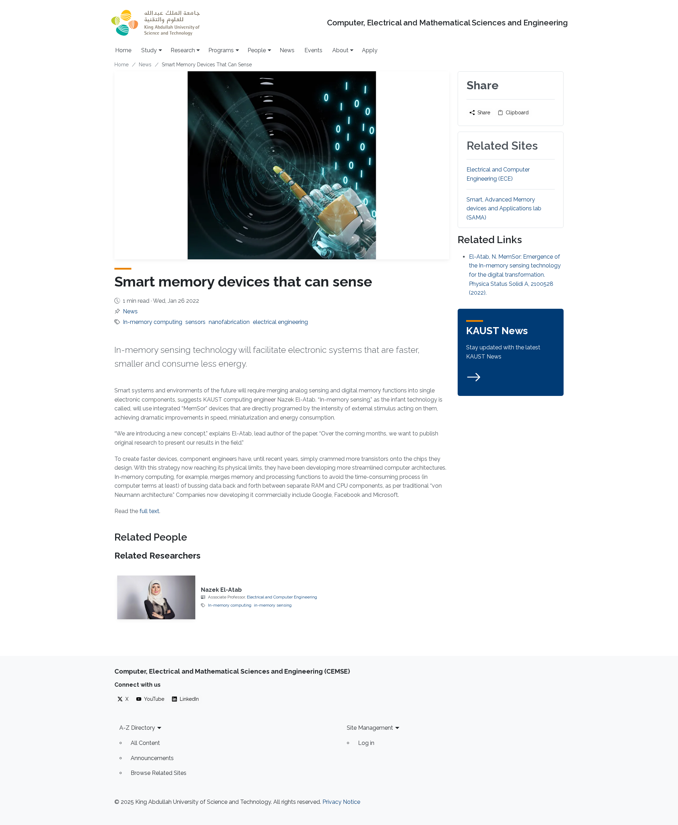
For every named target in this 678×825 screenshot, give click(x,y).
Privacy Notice (341, 802)
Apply (369, 50)
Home (123, 50)
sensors (195, 322)
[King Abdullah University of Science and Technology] (155, 23)
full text (149, 511)
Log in (366, 743)
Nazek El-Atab (221, 589)
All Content (145, 743)
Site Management (370, 727)
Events (313, 50)
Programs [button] (221, 50)
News (287, 50)
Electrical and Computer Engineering (282, 597)
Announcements (152, 758)
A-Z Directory (137, 727)
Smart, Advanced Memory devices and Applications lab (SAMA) (503, 208)
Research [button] (183, 50)
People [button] (257, 50)
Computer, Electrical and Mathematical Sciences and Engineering (447, 22)
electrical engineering (280, 322)
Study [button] (149, 50)
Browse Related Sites (158, 773)
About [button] (340, 50)
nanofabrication (229, 322)
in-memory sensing (273, 605)
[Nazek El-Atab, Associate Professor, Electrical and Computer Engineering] (156, 597)
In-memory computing (152, 322)
